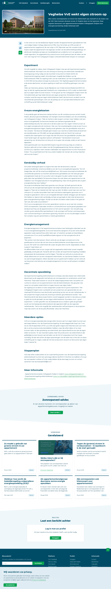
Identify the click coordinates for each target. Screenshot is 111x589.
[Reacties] (20, 48)
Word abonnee (103, 3)
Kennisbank (34, 3)
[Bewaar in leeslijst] (20, 43)
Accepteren (10, 585)
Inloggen (92, 3)
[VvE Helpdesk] (20, 52)
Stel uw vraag (52, 561)
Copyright (94, 564)
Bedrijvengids (45, 3)
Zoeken (81, 3)
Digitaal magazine (75, 566)
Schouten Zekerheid (46, 470)
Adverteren (94, 561)
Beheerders (56, 3)
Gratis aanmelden (75, 561)
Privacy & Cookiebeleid (39, 580)
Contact (93, 559)
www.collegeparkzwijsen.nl (74, 374)
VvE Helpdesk (23, 3)
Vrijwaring (94, 566)
